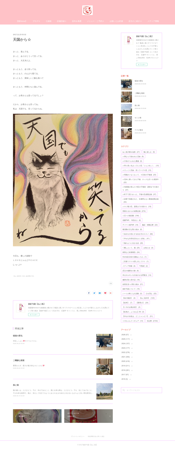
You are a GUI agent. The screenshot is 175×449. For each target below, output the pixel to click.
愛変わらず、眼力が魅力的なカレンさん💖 (29, 365)
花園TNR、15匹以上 (131, 220)
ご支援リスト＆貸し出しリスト (135, 261)
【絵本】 (127, 302)
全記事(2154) (30, 276)
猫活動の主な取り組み (132, 229)
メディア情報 (153, 21)
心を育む (151, 293)
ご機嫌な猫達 (18, 360)
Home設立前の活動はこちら (134, 257)
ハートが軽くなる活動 (132, 293)
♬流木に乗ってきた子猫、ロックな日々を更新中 (140, 180)
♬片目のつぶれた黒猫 (132, 161)
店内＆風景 (76, 21)
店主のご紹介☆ (135, 21)
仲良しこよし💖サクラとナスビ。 (25, 341)
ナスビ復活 (139, 130)
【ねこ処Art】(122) (19, 276)
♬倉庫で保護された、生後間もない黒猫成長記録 (140, 200)
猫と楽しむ (149, 152)
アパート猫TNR (130, 225)
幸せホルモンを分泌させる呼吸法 (136, 275)
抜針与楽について (131, 289)
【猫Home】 (21, 21)
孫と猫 (16, 384)
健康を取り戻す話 (131, 279)
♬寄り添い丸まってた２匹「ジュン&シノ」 (140, 165)
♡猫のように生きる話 (132, 243)
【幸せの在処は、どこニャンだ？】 (137, 316)
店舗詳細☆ (61, 21)
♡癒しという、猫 (131, 247)
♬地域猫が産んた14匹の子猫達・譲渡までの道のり (140, 188)
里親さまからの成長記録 (134, 211)
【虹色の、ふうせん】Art (133, 311)
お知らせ (148, 247)
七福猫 (48, 21)
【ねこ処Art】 (147, 298)
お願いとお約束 (116, 21)
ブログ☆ (36, 21)
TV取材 (143, 266)
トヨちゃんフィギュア (132, 321)
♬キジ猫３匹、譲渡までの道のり (136, 206)
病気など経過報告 (131, 252)
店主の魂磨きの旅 (130, 270)
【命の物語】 (128, 298)
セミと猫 (138, 117)
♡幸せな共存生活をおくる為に (136, 238)
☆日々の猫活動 (130, 215)
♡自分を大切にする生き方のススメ (137, 234)
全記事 (152, 321)
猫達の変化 (18, 335)
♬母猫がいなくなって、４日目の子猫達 (139, 174)
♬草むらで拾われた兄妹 (133, 156)
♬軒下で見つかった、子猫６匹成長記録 (139, 194)
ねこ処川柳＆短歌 (131, 152)
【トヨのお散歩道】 (131, 307)
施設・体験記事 (150, 225)
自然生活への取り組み (132, 284)
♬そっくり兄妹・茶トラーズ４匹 (136, 170)
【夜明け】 (142, 302)
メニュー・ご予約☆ (95, 21)
